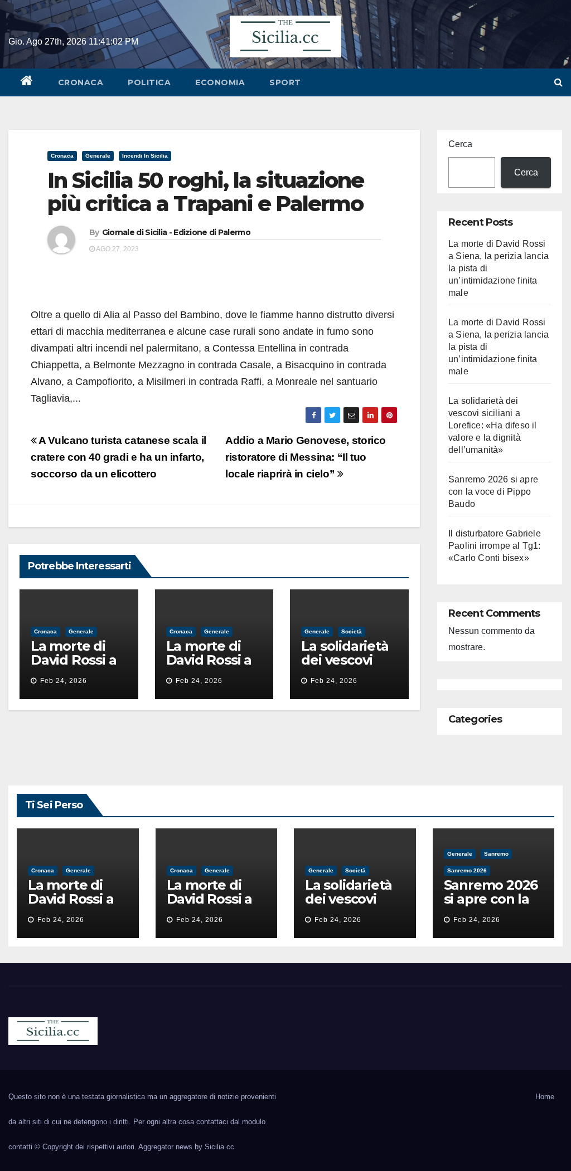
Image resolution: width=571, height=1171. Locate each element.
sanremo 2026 (467, 870)
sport (285, 82)
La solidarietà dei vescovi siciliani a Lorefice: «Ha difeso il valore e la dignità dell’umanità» (492, 425)
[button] (558, 82)
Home (544, 1096)
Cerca (460, 144)
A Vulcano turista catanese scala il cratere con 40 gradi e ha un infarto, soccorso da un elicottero (118, 457)
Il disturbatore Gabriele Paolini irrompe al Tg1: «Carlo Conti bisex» (494, 546)
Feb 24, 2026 (63, 681)
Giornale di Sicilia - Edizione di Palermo (176, 232)
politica (149, 82)
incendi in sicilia (145, 156)
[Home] (27, 82)
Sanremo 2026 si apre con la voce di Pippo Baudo (493, 492)
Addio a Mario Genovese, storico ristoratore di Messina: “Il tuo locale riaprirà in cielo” (305, 457)
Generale (97, 156)
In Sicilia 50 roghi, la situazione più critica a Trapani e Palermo (205, 192)
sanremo (496, 854)
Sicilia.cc (219, 1147)
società (351, 631)
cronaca (81, 82)
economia (220, 82)
